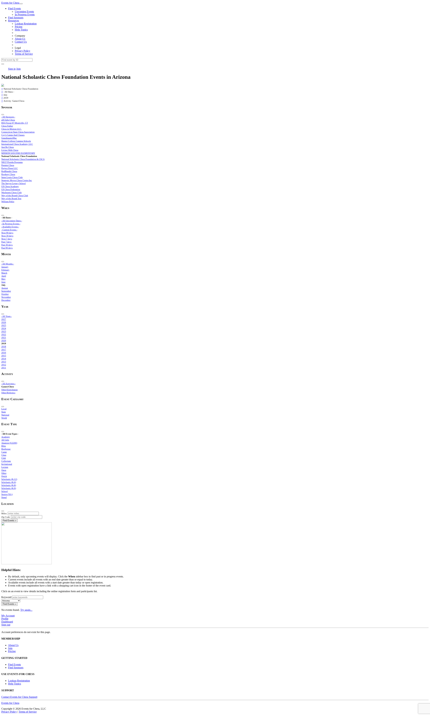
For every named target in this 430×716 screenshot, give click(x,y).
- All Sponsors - (8, 117)
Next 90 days (7, 232)
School (4, 491)
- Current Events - (9, 229)
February (5, 270)
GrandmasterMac (9, 138)
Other (3, 473)
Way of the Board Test (11, 198)
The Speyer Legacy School (13, 183)
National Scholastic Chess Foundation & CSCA (23, 159)
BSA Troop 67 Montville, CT (14, 123)
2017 (3, 349)
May (3, 279)
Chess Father (7, 126)
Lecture (4, 467)
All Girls (5, 440)
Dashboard (7, 621)
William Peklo (7, 201)
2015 (3, 355)
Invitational (6, 464)
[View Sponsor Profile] (2, 85)
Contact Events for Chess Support (19, 697)
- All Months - (7, 264)
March (4, 273)
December (5, 300)
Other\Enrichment (9, 389)
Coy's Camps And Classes (13, 135)
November (6, 297)
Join (18, 68)
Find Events (14, 8)
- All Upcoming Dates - (11, 220)
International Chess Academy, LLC (17, 144)
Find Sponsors (15, 17)
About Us (20, 38)
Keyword (6, 597)
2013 (3, 361)
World (4, 418)
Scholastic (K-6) (8, 482)
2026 (3, 322)
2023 (3, 331)
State (3, 412)
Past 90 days (7, 248)
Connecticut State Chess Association (18, 132)
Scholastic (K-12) (9, 479)
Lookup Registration (26, 23)
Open (3, 470)
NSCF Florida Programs (12, 162)
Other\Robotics (8, 392)
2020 (3, 340)
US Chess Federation (10, 189)
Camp (4, 452)
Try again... (26, 609)
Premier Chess (7, 165)
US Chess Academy (10, 186)
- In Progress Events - (10, 223)
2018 (3, 346)
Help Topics (21, 29)
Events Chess (10, 703)
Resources (13, 20)
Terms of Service (24, 53)
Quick (4, 476)
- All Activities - (8, 383)
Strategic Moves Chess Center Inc (16, 180)
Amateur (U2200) (9, 443)
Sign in (12, 68)
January (4, 267)
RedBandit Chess (9, 171)
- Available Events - (10, 226)
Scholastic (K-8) (8, 485)
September (6, 291)
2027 (3, 319)
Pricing (18, 26)
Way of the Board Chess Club (14, 195)
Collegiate (6, 461)
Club (3, 458)
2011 (3, 367)
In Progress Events (25, 14)
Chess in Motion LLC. (11, 129)
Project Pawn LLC (9, 168)
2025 (3, 325)
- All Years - (6, 316)
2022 (3, 334)
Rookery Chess (8, 174)
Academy (5, 437)
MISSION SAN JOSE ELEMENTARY (18, 153)
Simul (4, 497)
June (3, 282)
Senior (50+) (7, 494)
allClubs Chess (8, 120)
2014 (3, 358)
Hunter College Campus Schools (16, 141)
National (5, 415)
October (5, 294)
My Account (8, 615)
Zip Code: (6, 517)
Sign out (5, 624)
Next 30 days (7, 236)
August (4, 288)
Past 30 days (7, 245)
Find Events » (9, 520)
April (3, 276)
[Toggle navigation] (21, 3)
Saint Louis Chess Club (12, 177)
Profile (4, 618)
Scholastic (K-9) (8, 488)
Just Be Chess (7, 147)
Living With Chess (9, 150)
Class (3, 455)
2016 (3, 352)
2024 (3, 328)
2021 (3, 337)
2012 (3, 364)
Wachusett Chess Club (11, 192)
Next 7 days (6, 239)
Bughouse (6, 449)
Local (4, 409)
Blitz (3, 446)
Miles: (4, 513)
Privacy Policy (22, 50)
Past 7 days (6, 242)
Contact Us (21, 41)
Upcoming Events (24, 11)
